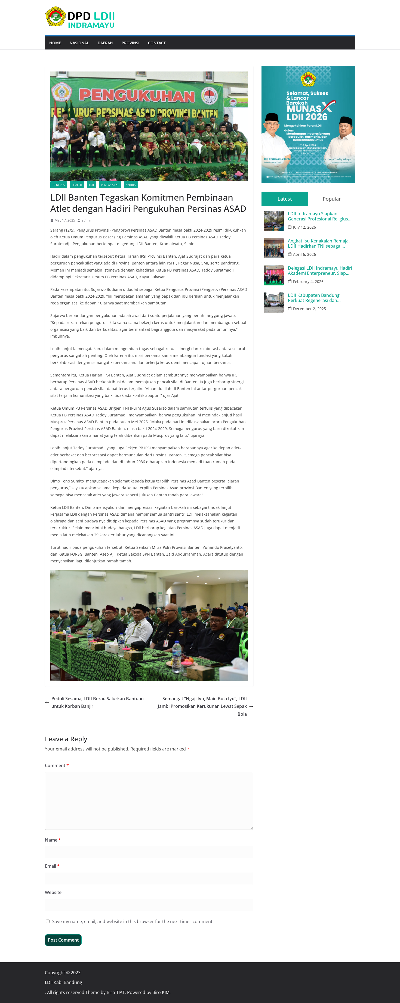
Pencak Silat (110, 185)
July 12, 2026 (304, 227)
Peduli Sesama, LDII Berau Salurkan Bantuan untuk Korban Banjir (97, 702)
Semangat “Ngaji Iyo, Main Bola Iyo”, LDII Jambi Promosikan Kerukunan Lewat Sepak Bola (202, 706)
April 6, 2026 (304, 254)
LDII (91, 185)
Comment (57, 765)
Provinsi (130, 42)
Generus (59, 185)
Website (53, 892)
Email (52, 866)
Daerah (105, 42)
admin (86, 220)
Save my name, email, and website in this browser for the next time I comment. (133, 921)
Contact (157, 42)
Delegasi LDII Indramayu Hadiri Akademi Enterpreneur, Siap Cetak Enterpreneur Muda (320, 271)
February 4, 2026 (308, 281)
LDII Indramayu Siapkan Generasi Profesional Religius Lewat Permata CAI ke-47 (318, 216)
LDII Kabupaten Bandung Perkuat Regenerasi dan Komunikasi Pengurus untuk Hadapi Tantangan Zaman (317, 298)
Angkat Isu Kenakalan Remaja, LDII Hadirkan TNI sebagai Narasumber (319, 243)
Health (77, 185)
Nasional (79, 42)
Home (55, 42)
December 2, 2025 (309, 308)
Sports (131, 185)
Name (53, 840)
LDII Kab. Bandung (63, 982)
